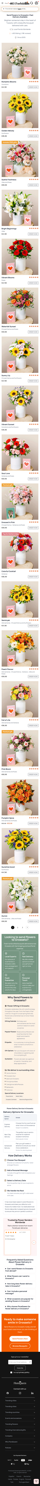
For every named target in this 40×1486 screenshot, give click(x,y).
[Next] (27, 928)
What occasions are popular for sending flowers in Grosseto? (19, 1300)
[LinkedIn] (32, 1393)
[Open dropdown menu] (33, 1400)
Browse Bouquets (20, 1346)
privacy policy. (24, 1372)
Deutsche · (27, 1476)
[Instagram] (20, 1393)
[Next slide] (34, 1242)
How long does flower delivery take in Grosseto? (18, 1285)
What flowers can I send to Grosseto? (17, 1277)
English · (22, 1479)
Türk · (12, 1482)
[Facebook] (8, 1393)
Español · (12, 1476)
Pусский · (28, 1479)
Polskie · (16, 1479)
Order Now (33, 87)
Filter (36, 1481)
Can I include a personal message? (16, 1292)
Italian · (10, 1479)
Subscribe (20, 1368)
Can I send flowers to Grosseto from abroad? (19, 1270)
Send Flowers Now (20, 1338)
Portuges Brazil (24, 1482)
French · (19, 1476)
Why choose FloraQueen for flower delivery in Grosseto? (17, 1307)
